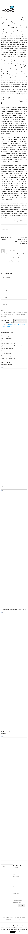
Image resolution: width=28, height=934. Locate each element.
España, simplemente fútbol (9, 343)
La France (4, 351)
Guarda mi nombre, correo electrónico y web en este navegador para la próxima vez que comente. (14, 314)
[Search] (12, 866)
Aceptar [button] (12, 931)
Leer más (17, 931)
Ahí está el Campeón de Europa (10, 355)
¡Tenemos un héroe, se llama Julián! (11, 346)
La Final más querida (7, 338)
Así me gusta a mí (6, 353)
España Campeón (6, 336)
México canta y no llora (8, 358)
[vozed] (8, 12)
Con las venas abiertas (7, 341)
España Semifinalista (7, 348)
